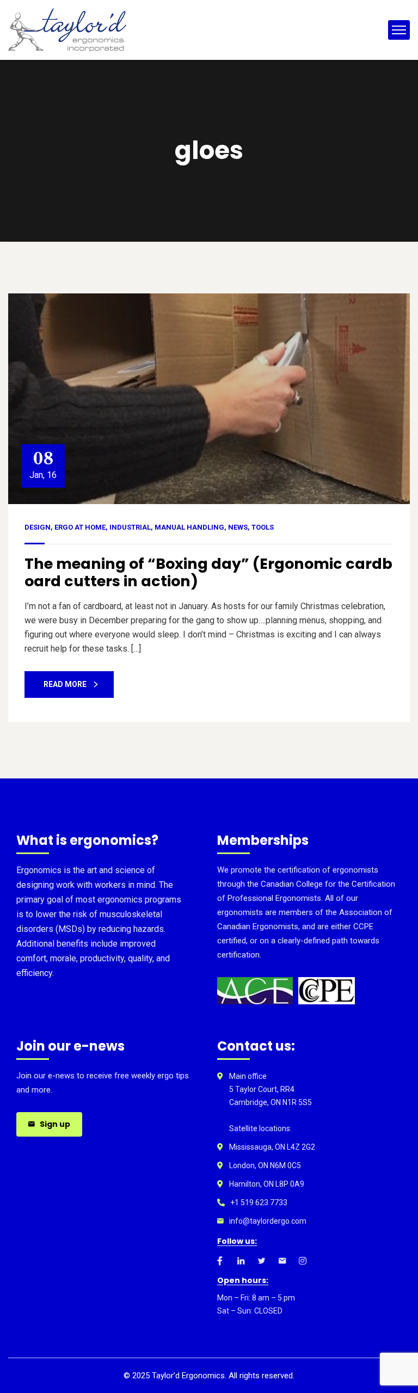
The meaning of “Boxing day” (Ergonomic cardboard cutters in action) (208, 572)
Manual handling (189, 527)
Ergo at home (80, 527)
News (238, 527)
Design (37, 527)
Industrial (130, 527)
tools (262, 527)
